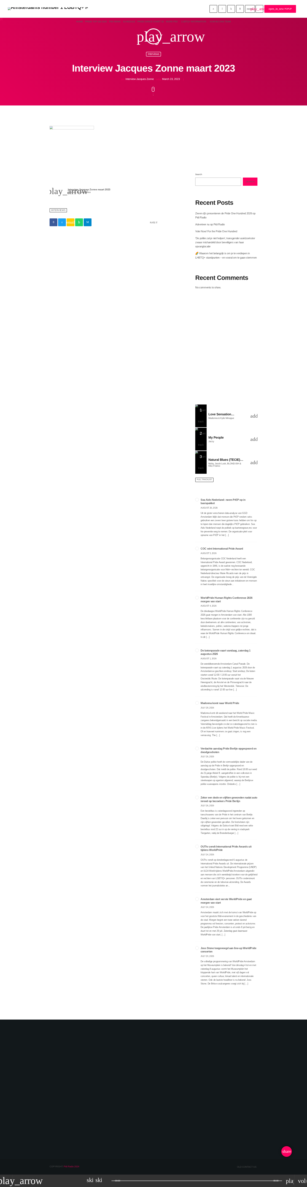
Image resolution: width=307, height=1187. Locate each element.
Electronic (205, 147)
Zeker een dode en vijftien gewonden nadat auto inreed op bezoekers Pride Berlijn (229, 799)
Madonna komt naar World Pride (220, 703)
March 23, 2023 (168, 79)
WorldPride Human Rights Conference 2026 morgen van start (226, 599)
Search (198, 174)
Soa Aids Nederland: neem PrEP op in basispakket (223, 501)
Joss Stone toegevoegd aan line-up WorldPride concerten (228, 950)
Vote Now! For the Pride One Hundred (216, 231)
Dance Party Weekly (226, 311)
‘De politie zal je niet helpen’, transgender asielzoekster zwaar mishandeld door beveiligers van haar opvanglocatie (225, 242)
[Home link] (48, 9)
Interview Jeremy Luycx (218, 1126)
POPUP (280, 8)
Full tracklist (204, 480)
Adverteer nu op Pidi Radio (210, 224)
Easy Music (210, 154)
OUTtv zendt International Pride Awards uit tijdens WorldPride (226, 848)
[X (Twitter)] (213, 9)
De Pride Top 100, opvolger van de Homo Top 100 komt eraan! (231, 365)
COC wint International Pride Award (222, 548)
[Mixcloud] (231, 9)
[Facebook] (240, 9)
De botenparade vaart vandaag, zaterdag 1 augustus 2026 (226, 652)
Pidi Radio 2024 (71, 1166)
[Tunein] (222, 9)
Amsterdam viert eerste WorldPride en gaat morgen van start (226, 901)
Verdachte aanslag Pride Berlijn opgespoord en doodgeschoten (228, 750)
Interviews (153, 54)
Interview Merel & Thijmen (78, 1126)
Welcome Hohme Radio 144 (232, 347)
